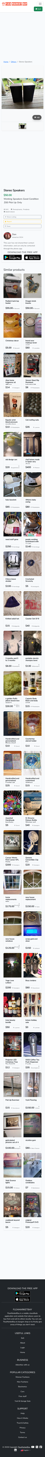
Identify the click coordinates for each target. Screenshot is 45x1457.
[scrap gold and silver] (33, 923)
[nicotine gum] (33, 1125)
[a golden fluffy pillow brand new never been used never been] (13, 683)
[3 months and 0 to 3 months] (13, 643)
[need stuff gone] (13, 524)
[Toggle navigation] (40, 4)
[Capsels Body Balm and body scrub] (33, 683)
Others (13, 61)
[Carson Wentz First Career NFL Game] (13, 842)
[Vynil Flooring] (33, 1084)
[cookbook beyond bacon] (13, 1205)
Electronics (22, 1386)
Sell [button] (39, 9)
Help (22, 1413)
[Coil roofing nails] (33, 404)
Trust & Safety (22, 1423)
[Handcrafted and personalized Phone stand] (13, 723)
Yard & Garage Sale (22, 1401)
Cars (22, 1391)
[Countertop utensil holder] (33, 723)
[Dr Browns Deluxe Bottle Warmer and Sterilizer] (33, 803)
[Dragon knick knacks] (33, 285)
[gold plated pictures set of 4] (13, 1125)
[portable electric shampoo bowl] (33, 643)
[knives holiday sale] (33, 1005)
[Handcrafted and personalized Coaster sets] (13, 763)
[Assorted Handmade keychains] (13, 803)
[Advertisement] (22, 36)
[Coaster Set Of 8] (33, 603)
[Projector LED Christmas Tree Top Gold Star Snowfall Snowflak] (13, 1044)
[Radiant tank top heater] (13, 285)
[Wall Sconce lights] (13, 1165)
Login (22, 1347)
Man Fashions (22, 1382)
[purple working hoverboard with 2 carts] (33, 524)
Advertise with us (23, 1365)
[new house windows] (13, 923)
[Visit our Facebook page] (40, 1447)
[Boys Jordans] (33, 965)
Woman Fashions (23, 1377)
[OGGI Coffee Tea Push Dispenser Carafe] (33, 1044)
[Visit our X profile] (37, 1447)
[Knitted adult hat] (13, 603)
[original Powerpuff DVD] (33, 1205)
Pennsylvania (17, 209)
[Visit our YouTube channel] (33, 1447)
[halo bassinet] (13, 484)
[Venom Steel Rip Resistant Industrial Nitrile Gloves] (33, 365)
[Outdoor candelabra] (33, 1165)
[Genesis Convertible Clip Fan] (33, 842)
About (22, 1343)
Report (9, 221)
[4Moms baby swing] (33, 484)
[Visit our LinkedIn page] (15, 1450)
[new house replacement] (33, 882)
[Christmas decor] (13, 325)
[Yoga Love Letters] (13, 965)
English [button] (26, 1450)
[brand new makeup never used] (33, 325)
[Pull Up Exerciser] (13, 1084)
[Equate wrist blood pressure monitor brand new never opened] (13, 404)
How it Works (22, 1418)
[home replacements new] (13, 882)
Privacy (22, 1427)
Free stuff (22, 1396)
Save (8, 226)
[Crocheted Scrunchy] (33, 564)
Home (6, 61)
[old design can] (13, 444)
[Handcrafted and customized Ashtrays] (33, 763)
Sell (22, 1338)
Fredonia (26, 209)
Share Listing (11, 217)
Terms (22, 1432)
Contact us (22, 1437)
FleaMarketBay (24, 1447)
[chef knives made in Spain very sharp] (33, 444)
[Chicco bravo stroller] (13, 564)
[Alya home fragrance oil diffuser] (13, 365)
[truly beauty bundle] (13, 1005)
